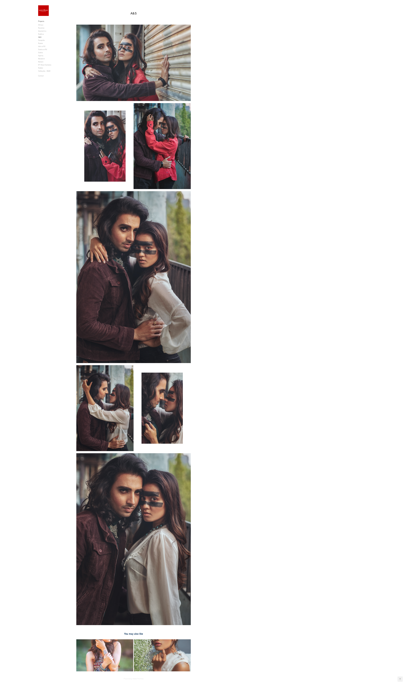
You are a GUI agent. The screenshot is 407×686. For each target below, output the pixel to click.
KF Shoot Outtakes (44, 65)
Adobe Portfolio (138, 679)
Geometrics (42, 31)
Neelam (40, 62)
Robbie (40, 68)
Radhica (41, 34)
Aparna (40, 56)
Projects (41, 21)
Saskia (40, 52)
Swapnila (41, 40)
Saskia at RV (42, 49)
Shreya (40, 25)
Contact (41, 76)
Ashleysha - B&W (44, 71)
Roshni (40, 43)
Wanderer (41, 59)
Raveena (41, 28)
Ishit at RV (41, 46)
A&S (39, 37)
